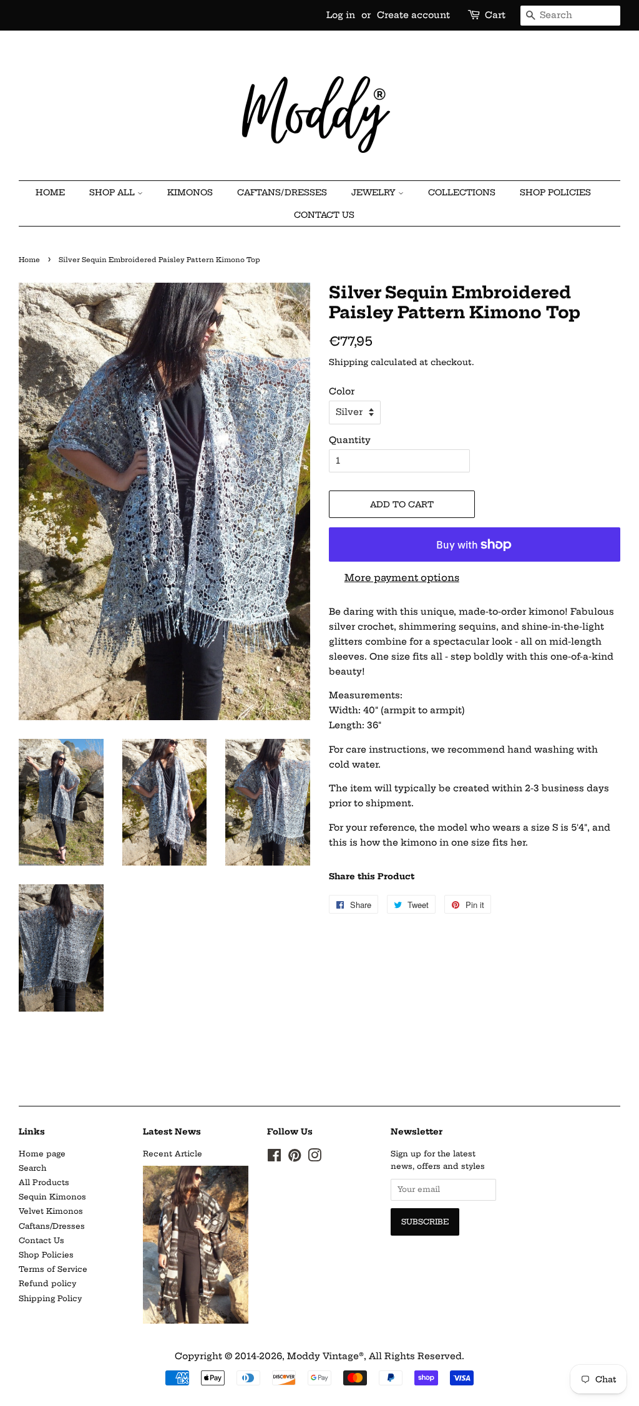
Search (32, 1168)
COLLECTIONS (461, 192)
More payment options (401, 577)
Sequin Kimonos (52, 1196)
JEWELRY (374, 192)
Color (341, 391)
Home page (42, 1153)
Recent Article (172, 1153)
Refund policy (47, 1283)
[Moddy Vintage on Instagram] (314, 1158)
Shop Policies (555, 192)
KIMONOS (190, 192)
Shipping (348, 362)
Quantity (350, 440)
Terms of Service (53, 1269)
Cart (495, 15)
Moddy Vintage (323, 1356)
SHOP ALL (113, 192)
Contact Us (324, 215)
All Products (44, 1182)
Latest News (172, 1131)
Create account (413, 15)
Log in (340, 15)
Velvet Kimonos (51, 1211)
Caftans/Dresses (52, 1226)
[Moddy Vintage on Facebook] (274, 1158)
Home (29, 260)
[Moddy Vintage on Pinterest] (294, 1158)
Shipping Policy (50, 1298)
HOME (50, 192)
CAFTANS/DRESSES (282, 192)
